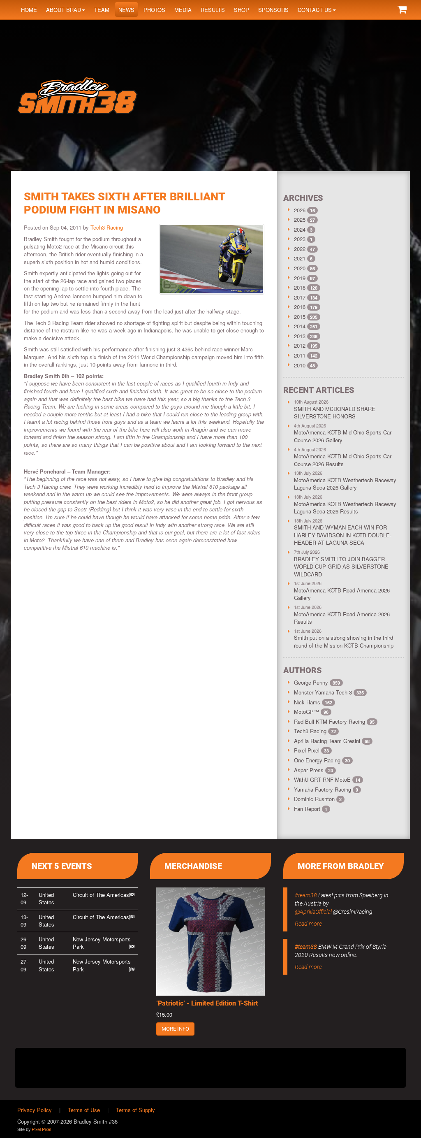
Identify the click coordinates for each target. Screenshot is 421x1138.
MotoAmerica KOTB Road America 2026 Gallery (342, 594)
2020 (299, 268)
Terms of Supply (135, 1110)
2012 (299, 345)
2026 (299, 210)
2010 (299, 365)
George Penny (317, 682)
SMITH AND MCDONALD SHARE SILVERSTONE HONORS (334, 412)
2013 (299, 336)
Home (29, 10)
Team (101, 10)
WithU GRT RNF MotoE (327, 779)
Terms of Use (84, 1110)
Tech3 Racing (106, 227)
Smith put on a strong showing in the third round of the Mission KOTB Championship (343, 641)
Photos (154, 10)
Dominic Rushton (318, 799)
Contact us (315, 10)
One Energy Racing (322, 760)
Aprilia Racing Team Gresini (332, 741)
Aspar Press (313, 770)
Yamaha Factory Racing (326, 789)
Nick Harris (313, 702)
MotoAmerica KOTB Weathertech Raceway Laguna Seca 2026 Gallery (345, 484)
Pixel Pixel (311, 750)
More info (175, 1029)
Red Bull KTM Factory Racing (334, 721)
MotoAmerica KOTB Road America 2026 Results (342, 618)
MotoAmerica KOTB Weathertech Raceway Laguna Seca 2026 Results (345, 508)
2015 (299, 316)
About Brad (63, 10)
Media (183, 10)
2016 (299, 307)
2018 (299, 287)
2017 (299, 297)
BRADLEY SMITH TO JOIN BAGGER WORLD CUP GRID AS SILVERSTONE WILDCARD (341, 566)
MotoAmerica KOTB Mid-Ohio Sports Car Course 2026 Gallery (342, 436)
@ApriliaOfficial (313, 911)
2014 (299, 326)
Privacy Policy (34, 1110)
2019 (299, 278)
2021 (299, 258)
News (126, 10)
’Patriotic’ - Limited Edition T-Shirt (207, 1003)
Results (213, 10)
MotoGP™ (311, 711)
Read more (308, 923)
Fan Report (310, 809)
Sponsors (273, 10)
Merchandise (193, 866)
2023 (299, 239)
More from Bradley (341, 866)
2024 (299, 229)
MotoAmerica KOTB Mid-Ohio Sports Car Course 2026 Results (342, 460)
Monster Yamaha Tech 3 (329, 692)
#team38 (306, 895)
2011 (299, 355)
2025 (299, 219)
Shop (241, 10)
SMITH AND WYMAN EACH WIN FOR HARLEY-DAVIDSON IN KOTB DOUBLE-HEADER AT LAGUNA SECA (342, 534)
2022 (299, 249)
